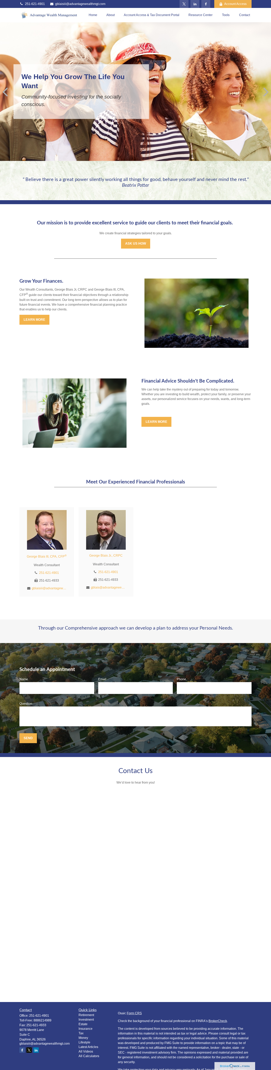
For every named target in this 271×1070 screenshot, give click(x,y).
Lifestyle (84, 1042)
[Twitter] (184, 4)
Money (83, 1037)
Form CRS (134, 1013)
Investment (86, 1019)
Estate (83, 1024)
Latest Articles (88, 1047)
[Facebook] (205, 4)
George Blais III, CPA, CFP (47, 556)
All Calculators (89, 1056)
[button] (93, 15)
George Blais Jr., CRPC (106, 555)
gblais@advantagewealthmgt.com (108, 587)
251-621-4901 (35, 4)
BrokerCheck (218, 1021)
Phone (181, 679)
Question (25, 703)
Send (28, 738)
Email (102, 679)
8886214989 (42, 1020)
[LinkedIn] (194, 4)
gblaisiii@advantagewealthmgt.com (80, 4)
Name (23, 679)
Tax (81, 1033)
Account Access (235, 4)
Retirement (86, 1015)
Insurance (85, 1028)
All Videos (86, 1051)
